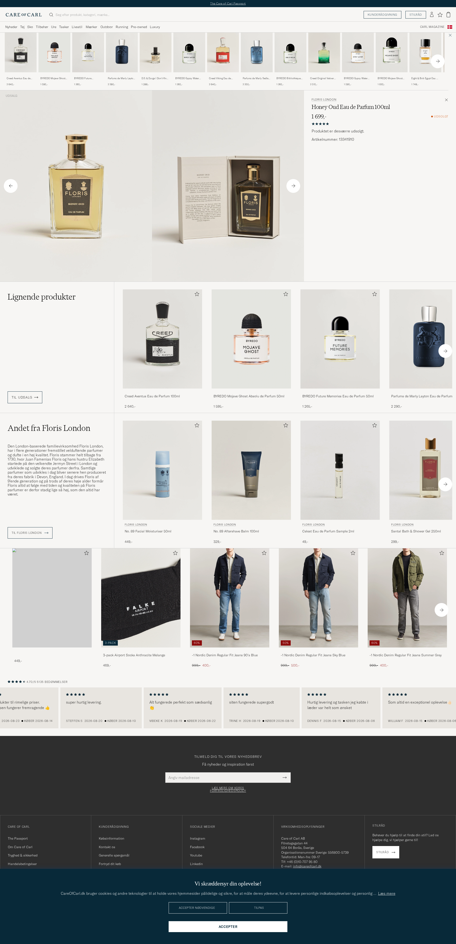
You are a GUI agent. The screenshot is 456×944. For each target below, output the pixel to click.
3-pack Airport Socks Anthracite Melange (134, 655)
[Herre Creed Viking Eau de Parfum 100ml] (223, 52)
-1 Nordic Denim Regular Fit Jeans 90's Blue (225, 655)
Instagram (197, 838)
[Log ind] (431, 15)
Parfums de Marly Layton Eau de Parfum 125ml (121, 78)
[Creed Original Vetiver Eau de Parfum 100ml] (324, 75)
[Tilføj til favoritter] (196, 295)
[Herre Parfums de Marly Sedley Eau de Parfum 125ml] (257, 52)
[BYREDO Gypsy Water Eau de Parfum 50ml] (189, 75)
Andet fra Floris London (49, 428)
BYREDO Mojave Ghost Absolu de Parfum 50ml (53, 78)
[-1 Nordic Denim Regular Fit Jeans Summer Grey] (407, 650)
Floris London (324, 99)
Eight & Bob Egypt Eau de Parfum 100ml (425, 78)
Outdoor (106, 27)
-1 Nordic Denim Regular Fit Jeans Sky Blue (313, 655)
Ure (53, 27)
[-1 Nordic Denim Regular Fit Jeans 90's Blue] (229, 650)
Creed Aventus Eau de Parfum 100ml (18, 78)
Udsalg (11, 95)
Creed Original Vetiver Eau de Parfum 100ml (322, 78)
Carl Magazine (432, 27)
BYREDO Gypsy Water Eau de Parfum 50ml (187, 78)
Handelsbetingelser (22, 864)
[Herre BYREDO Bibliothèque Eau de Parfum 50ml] (290, 52)
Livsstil (77, 27)
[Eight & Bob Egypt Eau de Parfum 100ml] (425, 75)
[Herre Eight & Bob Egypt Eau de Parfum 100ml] (425, 52)
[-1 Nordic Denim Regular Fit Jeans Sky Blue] (318, 650)
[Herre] (52, 597)
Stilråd (415, 14)
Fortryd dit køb (110, 864)
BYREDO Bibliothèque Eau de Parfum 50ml (288, 78)
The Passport (18, 838)
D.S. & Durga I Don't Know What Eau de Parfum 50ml (156, 78)
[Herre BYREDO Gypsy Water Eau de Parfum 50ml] (189, 52)
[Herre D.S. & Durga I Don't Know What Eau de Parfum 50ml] (155, 52)
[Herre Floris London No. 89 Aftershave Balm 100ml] (251, 470)
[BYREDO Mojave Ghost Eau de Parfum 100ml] (392, 75)
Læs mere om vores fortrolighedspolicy (228, 789)
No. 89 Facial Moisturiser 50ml (148, 531)
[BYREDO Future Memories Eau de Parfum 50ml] (88, 75)
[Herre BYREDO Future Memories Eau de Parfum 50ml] (88, 52)
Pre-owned (139, 27)
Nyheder (11, 27)
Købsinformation (111, 838)
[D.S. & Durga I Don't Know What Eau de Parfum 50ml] (155, 75)
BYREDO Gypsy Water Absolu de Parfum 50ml (356, 78)
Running (122, 27)
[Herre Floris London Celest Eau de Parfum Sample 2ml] (340, 470)
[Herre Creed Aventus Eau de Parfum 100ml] (21, 52)
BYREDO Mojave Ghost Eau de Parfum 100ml (390, 78)
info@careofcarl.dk (307, 866)
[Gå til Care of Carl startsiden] (24, 15)
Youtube (196, 855)
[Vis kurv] (448, 14)
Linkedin (196, 864)
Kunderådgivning (382, 14)
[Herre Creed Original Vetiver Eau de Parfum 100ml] (324, 52)
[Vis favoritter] (439, 14)
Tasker (64, 27)
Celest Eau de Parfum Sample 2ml (328, 531)
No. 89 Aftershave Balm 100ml (236, 531)
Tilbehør (42, 27)
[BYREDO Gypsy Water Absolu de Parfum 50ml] (358, 75)
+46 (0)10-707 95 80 (302, 862)
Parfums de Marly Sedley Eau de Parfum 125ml (256, 78)
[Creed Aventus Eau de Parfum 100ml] (21, 75)
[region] (228, 707)
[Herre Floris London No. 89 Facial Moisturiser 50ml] (162, 470)
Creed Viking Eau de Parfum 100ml (220, 78)
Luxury (155, 27)
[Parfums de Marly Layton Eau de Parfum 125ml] (122, 75)
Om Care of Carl (20, 847)
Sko (30, 27)
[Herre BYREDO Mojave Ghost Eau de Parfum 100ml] (392, 52)
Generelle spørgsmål (114, 855)
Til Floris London (27, 533)
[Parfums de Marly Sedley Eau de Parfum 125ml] (257, 75)
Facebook (197, 847)
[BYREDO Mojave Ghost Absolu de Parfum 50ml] (54, 75)
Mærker (91, 27)
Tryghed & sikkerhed (23, 855)
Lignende (42, 297)
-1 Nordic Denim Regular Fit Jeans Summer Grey (406, 655)
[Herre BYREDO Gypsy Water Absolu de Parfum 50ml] (358, 52)
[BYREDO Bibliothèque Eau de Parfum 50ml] (290, 75)
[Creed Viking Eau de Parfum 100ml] (223, 75)
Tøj (22, 27)
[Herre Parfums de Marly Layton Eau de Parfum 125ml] (122, 52)
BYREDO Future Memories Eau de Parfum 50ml (87, 78)
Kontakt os (107, 847)
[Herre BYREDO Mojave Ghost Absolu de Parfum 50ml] (54, 52)
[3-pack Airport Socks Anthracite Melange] (140, 650)
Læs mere (386, 893)
